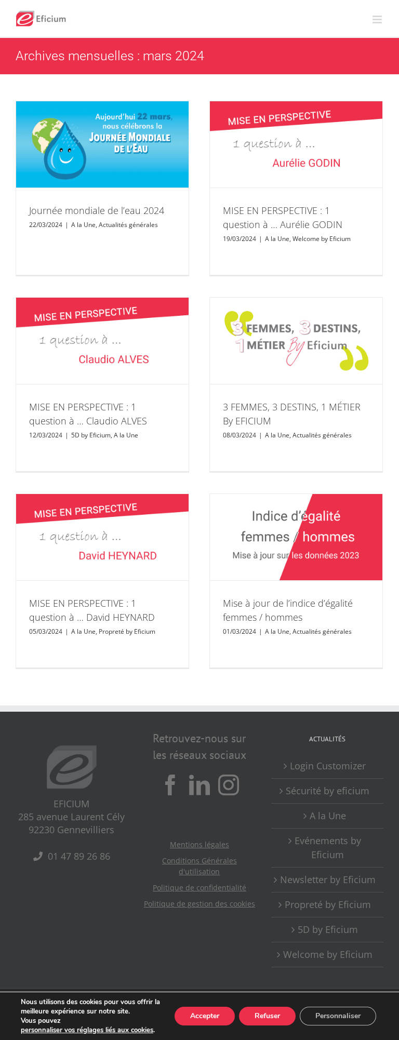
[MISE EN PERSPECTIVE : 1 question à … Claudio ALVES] (102, 341)
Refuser (267, 1016)
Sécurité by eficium (327, 790)
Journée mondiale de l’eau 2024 (96, 210)
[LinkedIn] (199, 785)
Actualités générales (128, 224)
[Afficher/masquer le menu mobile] (378, 19)
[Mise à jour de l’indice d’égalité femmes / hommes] (296, 537)
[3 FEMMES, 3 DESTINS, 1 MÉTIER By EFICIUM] (296, 341)
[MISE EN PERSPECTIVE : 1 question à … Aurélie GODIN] (296, 144)
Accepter (204, 1016)
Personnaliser (338, 1016)
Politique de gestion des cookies (199, 904)
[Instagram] (228, 785)
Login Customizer (328, 765)
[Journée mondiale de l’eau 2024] (102, 144)
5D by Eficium (91, 435)
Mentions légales (199, 844)
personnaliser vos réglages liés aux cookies (87, 1030)
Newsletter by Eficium (328, 879)
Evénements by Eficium (328, 847)
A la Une (83, 224)
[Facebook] (170, 785)
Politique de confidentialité (199, 887)
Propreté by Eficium (127, 631)
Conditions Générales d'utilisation (199, 866)
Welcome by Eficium (321, 238)
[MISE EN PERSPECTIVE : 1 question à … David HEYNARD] (102, 537)
